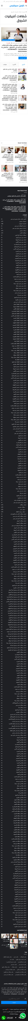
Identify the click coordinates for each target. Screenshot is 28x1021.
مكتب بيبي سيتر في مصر (20, 292)
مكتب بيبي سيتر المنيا (21, 274)
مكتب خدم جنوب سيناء (21, 481)
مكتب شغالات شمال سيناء (20, 700)
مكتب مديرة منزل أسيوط (20, 868)
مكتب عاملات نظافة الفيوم (20, 827)
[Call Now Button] (3, 1018)
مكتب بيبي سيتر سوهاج (21, 288)
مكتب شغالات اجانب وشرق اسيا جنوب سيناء (16, 636)
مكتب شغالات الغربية (21, 673)
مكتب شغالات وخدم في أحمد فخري (18, 714)
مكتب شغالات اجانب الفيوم (20, 555)
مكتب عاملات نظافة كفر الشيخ (19, 857)
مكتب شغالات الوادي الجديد (20, 686)
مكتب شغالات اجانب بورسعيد (19, 571)
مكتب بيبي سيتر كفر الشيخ (20, 297)
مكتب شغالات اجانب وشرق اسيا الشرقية (17, 613)
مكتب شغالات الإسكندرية (20, 654)
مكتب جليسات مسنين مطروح (19, 426)
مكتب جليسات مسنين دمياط (20, 415)
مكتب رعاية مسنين (22, 967)
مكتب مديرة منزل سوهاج (20, 917)
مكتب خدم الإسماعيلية (21, 444)
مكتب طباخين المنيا (22, 774)
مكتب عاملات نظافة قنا (21, 855)
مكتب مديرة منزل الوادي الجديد (19, 905)
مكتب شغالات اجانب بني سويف (19, 569)
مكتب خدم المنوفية (22, 470)
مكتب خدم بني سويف (21, 477)
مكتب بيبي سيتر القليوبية (20, 269)
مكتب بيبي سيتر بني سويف (20, 279)
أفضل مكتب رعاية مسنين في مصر (18, 219)
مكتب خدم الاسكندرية (22, 962)
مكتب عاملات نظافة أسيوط (20, 802)
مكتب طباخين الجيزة (21, 753)
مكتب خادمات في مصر (21, 431)
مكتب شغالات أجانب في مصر (19, 516)
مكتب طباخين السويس (21, 758)
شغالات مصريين (21, 507)
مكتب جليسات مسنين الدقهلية (19, 385)
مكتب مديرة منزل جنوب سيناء (19, 912)
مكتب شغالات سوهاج (21, 698)
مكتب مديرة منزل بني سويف (19, 908)
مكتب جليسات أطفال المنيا (20, 341)
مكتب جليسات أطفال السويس (19, 325)
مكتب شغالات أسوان (21, 521)
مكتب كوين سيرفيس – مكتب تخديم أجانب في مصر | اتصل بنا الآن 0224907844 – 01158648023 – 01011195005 (21, 176)
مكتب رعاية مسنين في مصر (20, 502)
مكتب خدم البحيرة (22, 449)
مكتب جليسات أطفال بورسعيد (19, 348)
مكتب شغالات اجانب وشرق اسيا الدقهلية (17, 608)
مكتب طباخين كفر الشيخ (20, 795)
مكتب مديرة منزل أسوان (20, 866)
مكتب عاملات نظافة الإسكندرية (19, 806)
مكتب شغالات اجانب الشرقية (19, 550)
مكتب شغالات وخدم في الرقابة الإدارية (17, 723)
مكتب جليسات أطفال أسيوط (19, 306)
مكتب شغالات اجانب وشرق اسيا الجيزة (17, 606)
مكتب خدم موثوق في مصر (20, 500)
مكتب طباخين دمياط (21, 785)
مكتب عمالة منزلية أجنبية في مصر (18, 862)
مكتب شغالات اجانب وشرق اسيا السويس (17, 610)
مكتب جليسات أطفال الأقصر (19, 309)
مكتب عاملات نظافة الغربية (20, 825)
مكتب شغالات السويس (21, 668)
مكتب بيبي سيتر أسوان (21, 237)
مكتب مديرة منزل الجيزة (20, 882)
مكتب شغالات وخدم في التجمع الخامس (17, 719)
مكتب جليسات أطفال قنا (20, 359)
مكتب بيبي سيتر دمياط (21, 285)
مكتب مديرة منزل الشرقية (20, 889)
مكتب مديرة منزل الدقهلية (20, 885)
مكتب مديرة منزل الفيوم (20, 894)
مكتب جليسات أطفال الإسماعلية (19, 313)
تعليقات (5, 64)
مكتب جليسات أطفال (8, 956)
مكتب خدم (22, 509)
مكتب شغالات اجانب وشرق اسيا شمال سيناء (16, 643)
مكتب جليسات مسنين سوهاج (19, 417)
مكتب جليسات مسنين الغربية (19, 391)
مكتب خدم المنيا (22, 472)
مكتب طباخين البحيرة (21, 751)
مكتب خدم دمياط (22, 484)
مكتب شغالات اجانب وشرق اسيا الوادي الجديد (16, 629)
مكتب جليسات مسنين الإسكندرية (18, 373)
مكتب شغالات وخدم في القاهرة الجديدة (17, 728)
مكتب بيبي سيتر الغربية (21, 262)
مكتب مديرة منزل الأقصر (20, 871)
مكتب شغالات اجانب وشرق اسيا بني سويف (16, 631)
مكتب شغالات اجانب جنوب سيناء (19, 573)
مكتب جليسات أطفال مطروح (19, 364)
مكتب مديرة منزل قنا (21, 921)
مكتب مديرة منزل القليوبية (20, 898)
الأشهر (23, 64)
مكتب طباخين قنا (22, 792)
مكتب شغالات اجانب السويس (19, 548)
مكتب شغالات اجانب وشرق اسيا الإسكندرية (16, 597)
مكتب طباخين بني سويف (20, 779)
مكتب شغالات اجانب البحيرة (20, 541)
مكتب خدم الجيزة (22, 451)
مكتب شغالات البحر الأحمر (20, 659)
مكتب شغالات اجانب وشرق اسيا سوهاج (17, 640)
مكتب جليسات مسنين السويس (19, 387)
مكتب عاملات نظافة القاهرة (20, 829)
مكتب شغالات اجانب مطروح (19, 587)
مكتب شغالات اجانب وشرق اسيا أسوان (17, 590)
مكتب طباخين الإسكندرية (20, 744)
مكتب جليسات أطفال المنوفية (19, 338)
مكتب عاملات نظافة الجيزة (20, 815)
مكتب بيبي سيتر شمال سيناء (20, 290)
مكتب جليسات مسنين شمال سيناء (18, 419)
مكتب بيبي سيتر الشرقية (20, 260)
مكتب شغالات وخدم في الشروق (19, 726)
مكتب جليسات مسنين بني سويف (18, 408)
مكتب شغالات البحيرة (21, 661)
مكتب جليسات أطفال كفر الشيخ (19, 362)
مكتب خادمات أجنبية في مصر (19, 428)
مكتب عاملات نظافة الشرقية (19, 822)
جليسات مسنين (22, 221)
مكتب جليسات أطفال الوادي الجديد (18, 343)
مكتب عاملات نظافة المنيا (20, 836)
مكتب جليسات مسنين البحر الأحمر (18, 378)
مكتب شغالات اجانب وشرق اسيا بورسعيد (17, 633)
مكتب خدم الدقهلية (22, 454)
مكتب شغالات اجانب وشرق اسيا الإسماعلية (16, 599)
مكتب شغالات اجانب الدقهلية (19, 546)
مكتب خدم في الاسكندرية (11, 962)
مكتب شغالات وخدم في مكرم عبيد (18, 735)
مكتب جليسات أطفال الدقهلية (19, 322)
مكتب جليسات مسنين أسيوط (19, 368)
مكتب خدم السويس (21, 456)
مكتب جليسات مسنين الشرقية (19, 389)
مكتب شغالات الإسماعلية (20, 656)
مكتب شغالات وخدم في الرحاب (19, 721)
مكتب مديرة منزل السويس (20, 887)
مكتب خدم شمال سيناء (21, 488)
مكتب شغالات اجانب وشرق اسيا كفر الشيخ (16, 647)
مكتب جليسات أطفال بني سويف (19, 345)
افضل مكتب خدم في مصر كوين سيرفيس (10, 70)
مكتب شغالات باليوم (6, 967)
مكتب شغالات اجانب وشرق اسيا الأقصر (17, 594)
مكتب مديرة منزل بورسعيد (20, 910)
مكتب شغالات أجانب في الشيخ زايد (18, 514)
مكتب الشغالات (23, 956)
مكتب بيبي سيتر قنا (22, 295)
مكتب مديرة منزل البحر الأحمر (19, 878)
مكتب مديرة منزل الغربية (20, 891)
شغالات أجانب (23, 232)
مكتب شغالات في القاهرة (8, 972)
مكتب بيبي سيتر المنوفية (20, 272)
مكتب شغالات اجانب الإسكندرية (19, 534)
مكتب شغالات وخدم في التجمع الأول (18, 716)
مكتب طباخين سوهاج (21, 788)
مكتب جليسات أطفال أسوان (20, 304)
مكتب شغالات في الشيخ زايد (20, 972)
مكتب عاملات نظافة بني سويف (19, 841)
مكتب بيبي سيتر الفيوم (21, 265)
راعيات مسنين (23, 230)
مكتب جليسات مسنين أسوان (19, 366)
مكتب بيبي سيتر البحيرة (21, 251)
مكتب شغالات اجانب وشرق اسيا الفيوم (17, 617)
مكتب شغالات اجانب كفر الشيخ (19, 585)
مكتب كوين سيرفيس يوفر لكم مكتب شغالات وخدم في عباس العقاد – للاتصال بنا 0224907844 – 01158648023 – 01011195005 (9, 98)
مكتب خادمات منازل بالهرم (21, 959)
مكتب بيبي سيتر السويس (20, 258)
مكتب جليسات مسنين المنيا (20, 403)
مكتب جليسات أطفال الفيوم (20, 332)
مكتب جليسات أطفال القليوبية (19, 336)
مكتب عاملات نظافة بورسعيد (19, 843)
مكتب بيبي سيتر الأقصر (21, 242)
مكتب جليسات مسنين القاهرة (19, 396)
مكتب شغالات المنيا (21, 684)
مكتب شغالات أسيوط (21, 523)
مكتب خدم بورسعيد (21, 479)
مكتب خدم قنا (23, 493)
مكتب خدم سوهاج (22, 486)
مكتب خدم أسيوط (22, 438)
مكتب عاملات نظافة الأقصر (20, 804)
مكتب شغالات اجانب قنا (21, 583)
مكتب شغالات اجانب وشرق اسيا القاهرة (17, 620)
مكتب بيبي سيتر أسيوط (21, 239)
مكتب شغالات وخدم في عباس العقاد (18, 730)
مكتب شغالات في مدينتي (8, 974)
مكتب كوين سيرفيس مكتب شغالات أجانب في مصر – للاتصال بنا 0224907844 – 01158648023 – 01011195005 (9, 78)
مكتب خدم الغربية (22, 461)
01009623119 (13, 1014)
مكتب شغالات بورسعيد (21, 691)
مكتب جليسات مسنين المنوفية (19, 401)
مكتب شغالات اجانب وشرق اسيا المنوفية (17, 624)
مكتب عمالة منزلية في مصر (20, 864)
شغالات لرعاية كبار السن (20, 235)
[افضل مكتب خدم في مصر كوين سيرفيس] (22, 71)
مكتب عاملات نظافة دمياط (20, 848)
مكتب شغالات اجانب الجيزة (20, 544)
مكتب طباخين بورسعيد (21, 781)
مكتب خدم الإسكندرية (21, 442)
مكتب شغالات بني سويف (20, 689)
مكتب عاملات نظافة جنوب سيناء (19, 845)
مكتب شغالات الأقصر (21, 652)
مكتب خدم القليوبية (21, 468)
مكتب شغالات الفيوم (21, 675)
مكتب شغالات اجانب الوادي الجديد (18, 567)
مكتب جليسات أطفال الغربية (19, 329)
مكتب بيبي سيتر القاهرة (21, 267)
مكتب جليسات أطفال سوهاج (19, 355)
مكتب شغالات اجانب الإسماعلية (19, 537)
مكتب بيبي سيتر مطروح (20, 299)
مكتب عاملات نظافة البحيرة (20, 813)
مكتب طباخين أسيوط (21, 739)
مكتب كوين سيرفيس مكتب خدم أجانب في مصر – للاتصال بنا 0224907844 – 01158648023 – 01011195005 (7, 176)
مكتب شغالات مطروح (21, 712)
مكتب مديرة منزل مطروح (20, 926)
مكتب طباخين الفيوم (21, 765)
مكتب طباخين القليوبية (21, 769)
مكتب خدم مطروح (22, 497)
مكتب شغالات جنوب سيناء (20, 693)
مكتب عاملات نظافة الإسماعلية (19, 809)
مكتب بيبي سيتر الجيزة (21, 253)
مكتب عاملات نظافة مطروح (20, 859)
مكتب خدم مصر (14, 964)
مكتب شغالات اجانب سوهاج (20, 578)
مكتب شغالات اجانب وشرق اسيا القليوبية (17, 622)
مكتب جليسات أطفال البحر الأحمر (18, 315)
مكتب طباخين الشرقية (21, 760)
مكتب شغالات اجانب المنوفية (19, 562)
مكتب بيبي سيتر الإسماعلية (20, 246)
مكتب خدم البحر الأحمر (21, 447)
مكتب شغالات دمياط (21, 696)
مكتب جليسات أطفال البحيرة (19, 318)
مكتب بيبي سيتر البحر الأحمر (19, 249)
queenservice (23, 43)
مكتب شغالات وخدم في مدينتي (19, 732)
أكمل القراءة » (23, 58)
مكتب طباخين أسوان (21, 737)
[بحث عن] (26, 6)
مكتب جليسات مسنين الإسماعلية (19, 375)
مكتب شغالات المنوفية (21, 682)
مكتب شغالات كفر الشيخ (20, 709)
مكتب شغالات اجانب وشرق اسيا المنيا (17, 626)
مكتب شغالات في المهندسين (20, 974)
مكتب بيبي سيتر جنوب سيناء (20, 283)
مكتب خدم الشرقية (21, 458)
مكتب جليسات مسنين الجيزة (19, 382)
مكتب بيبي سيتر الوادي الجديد (19, 276)
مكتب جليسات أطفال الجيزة (20, 320)
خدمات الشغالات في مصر (20, 226)
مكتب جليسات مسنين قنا (20, 421)
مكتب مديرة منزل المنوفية (20, 901)
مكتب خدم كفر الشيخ (21, 495)
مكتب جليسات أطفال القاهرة (19, 334)
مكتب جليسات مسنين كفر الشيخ (19, 424)
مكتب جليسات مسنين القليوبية (19, 398)
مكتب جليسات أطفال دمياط (20, 352)
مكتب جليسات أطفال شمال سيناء (18, 357)
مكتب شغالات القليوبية (21, 679)
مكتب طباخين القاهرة (21, 767)
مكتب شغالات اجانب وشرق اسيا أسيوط (17, 592)
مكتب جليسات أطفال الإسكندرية (19, 311)
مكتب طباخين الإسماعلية (20, 746)
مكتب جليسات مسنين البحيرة (19, 380)
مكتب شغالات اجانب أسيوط (20, 530)
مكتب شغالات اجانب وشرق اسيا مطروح (17, 650)
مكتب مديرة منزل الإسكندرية (19, 873)
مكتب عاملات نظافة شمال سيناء (19, 852)
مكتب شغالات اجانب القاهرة (20, 557)
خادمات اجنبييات (22, 223)
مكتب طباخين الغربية (21, 762)
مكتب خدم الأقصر (22, 440)
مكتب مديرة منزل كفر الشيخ (19, 924)
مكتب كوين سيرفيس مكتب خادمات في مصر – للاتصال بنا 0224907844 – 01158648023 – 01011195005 (7, 157)
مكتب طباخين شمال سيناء (20, 790)
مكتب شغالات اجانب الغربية (20, 553)
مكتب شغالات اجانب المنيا (20, 564)
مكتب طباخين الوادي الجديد (20, 776)
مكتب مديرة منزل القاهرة (20, 896)
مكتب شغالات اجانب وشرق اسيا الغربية (17, 615)
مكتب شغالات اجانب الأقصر (20, 532)
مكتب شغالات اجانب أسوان (20, 527)
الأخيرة (14, 64)
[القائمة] (2, 6)
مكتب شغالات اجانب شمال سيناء (18, 580)
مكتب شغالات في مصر (21, 705)
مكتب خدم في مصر (21, 491)
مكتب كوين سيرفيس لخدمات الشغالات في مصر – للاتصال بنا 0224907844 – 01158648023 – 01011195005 (21, 157)
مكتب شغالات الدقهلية (21, 666)
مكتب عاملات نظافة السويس (19, 820)
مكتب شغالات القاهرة (21, 677)
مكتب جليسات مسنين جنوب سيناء (18, 412)
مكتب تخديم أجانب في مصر (20, 302)
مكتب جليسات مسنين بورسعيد (19, 410)
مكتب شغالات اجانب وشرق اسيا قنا (18, 645)
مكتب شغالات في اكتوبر (21, 969)
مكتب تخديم (16, 956)
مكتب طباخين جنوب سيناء (20, 783)
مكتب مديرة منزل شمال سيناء (19, 919)
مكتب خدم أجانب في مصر (20, 433)
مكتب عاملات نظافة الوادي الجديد (18, 838)
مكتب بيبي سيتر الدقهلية (20, 256)
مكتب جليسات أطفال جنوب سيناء (18, 350)
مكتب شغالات (23, 504)
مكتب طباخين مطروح (21, 797)
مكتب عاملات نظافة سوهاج (20, 850)
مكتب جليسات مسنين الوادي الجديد (18, 405)
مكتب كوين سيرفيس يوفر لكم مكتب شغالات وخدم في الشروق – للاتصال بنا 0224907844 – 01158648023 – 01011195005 (14, 48)
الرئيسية (24, 11)
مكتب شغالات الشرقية (21, 670)
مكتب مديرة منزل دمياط (20, 915)
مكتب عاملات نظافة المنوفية (20, 834)
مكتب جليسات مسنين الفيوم (20, 394)
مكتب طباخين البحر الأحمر (20, 749)
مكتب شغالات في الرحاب (10, 969)
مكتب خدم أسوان (22, 435)
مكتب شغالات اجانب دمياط (20, 576)
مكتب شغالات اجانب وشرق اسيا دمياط (17, 638)
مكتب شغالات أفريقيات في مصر (19, 525)
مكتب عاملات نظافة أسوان (20, 799)
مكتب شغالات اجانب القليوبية (19, 560)
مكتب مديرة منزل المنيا (21, 903)
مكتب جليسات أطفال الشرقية (19, 327)
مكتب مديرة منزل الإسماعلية (19, 875)
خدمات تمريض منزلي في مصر (19, 228)
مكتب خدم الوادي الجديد (20, 474)
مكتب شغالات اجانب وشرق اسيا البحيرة (17, 603)
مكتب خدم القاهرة (22, 465)
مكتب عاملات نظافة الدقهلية (20, 818)
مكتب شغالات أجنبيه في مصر (19, 518)
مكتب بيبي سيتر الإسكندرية (20, 244)
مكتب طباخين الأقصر (21, 742)
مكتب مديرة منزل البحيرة (20, 880)
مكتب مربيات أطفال (20, 511)
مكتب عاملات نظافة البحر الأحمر (19, 811)
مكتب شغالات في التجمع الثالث (19, 703)
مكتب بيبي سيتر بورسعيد (20, 281)
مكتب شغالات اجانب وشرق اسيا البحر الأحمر (16, 601)
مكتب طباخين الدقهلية (21, 756)
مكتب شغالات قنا (22, 707)
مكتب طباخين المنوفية (21, 772)
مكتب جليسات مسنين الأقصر (19, 371)
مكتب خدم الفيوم (22, 463)
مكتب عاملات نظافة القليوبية (19, 832)
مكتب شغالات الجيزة (21, 663)
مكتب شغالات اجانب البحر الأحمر (18, 539)
